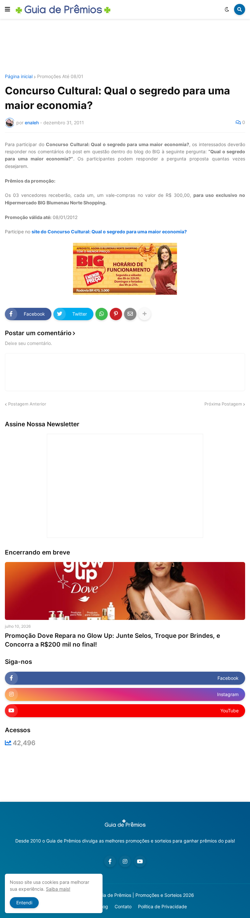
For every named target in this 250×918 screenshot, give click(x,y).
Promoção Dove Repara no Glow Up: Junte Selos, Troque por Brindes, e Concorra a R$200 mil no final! (112, 640)
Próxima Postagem (223, 403)
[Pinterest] (116, 314)
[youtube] (140, 861)
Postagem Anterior (27, 403)
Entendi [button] (24, 902)
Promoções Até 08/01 (60, 76)
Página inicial (19, 76)
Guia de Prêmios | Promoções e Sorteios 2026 (145, 895)
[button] (7, 9)
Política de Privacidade (162, 906)
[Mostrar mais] (144, 314)
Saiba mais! (58, 889)
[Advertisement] (125, 46)
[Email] (130, 314)
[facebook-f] (110, 861)
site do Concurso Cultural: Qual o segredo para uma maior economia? (109, 231)
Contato (123, 906)
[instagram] (125, 861)
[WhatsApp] (101, 314)
